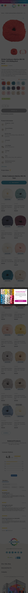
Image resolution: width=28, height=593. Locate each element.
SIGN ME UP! (20, 301)
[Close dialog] (26, 290)
